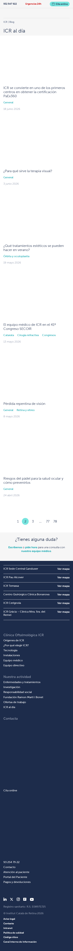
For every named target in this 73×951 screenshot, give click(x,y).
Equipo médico (13, 660)
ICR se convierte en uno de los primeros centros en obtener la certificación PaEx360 (34, 92)
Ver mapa (63, 568)
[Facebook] (24, 899)
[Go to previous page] (10, 521)
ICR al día (9, 707)
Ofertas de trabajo (14, 702)
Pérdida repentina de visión (24, 404)
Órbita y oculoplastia (16, 256)
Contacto (9, 867)
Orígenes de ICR (13, 640)
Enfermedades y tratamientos (21, 682)
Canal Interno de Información (20, 941)
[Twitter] (11, 899)
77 (47, 521)
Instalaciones (11, 655)
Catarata (8, 335)
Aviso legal (9, 918)
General (8, 102)
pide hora (31, 547)
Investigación (11, 687)
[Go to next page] (62, 521)
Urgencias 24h (33, 3)
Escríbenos (15, 547)
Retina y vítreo (26, 410)
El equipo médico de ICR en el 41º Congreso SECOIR (29, 327)
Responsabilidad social (17, 692)
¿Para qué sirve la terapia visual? (27, 171)
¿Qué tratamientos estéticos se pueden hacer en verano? (33, 248)
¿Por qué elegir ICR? (16, 645)
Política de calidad (13, 932)
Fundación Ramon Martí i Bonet (23, 697)
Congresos (49, 335)
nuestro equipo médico (36, 551)
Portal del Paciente (15, 877)
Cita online (62, 4)
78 (55, 521)
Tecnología (10, 650)
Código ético (10, 937)
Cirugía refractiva (28, 335)
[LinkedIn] (5, 899)
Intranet (7, 928)
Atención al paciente (16, 872)
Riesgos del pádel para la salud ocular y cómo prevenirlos (33, 480)
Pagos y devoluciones (17, 882)
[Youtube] (32, 899)
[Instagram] (18, 899)
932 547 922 (10, 3)
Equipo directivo (13, 665)
